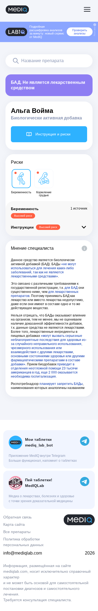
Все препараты (16, 532)
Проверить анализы (79, 32)
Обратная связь (17, 517)
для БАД (71, 288)
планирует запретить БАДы (61, 384)
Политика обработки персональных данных (23, 542)
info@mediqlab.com (22, 553)
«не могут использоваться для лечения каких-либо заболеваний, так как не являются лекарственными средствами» (43, 270)
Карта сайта (14, 524)
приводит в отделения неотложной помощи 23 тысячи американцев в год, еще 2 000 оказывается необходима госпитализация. (44, 370)
